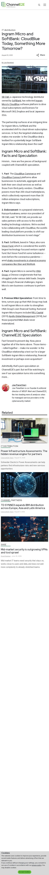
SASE (3, 544)
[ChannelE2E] (12, 5)
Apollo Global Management (22, 316)
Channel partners (11, 500)
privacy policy (36, 865)
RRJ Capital (37, 312)
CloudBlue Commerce (25, 173)
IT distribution (8, 30)
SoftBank (16, 100)
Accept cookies (24, 872)
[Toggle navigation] (45, 4)
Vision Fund (7, 246)
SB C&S (5, 97)
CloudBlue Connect (11, 177)
